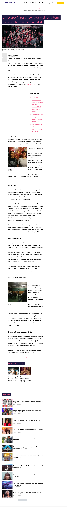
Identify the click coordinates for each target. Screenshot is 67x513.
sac (46, 2)
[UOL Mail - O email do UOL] (50, 2)
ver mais (22, 500)
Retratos (33, 8)
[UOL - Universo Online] (16, 2)
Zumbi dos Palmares (31, 84)
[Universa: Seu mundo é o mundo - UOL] (10, 2)
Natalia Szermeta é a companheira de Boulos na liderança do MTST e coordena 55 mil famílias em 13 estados (37, 104)
